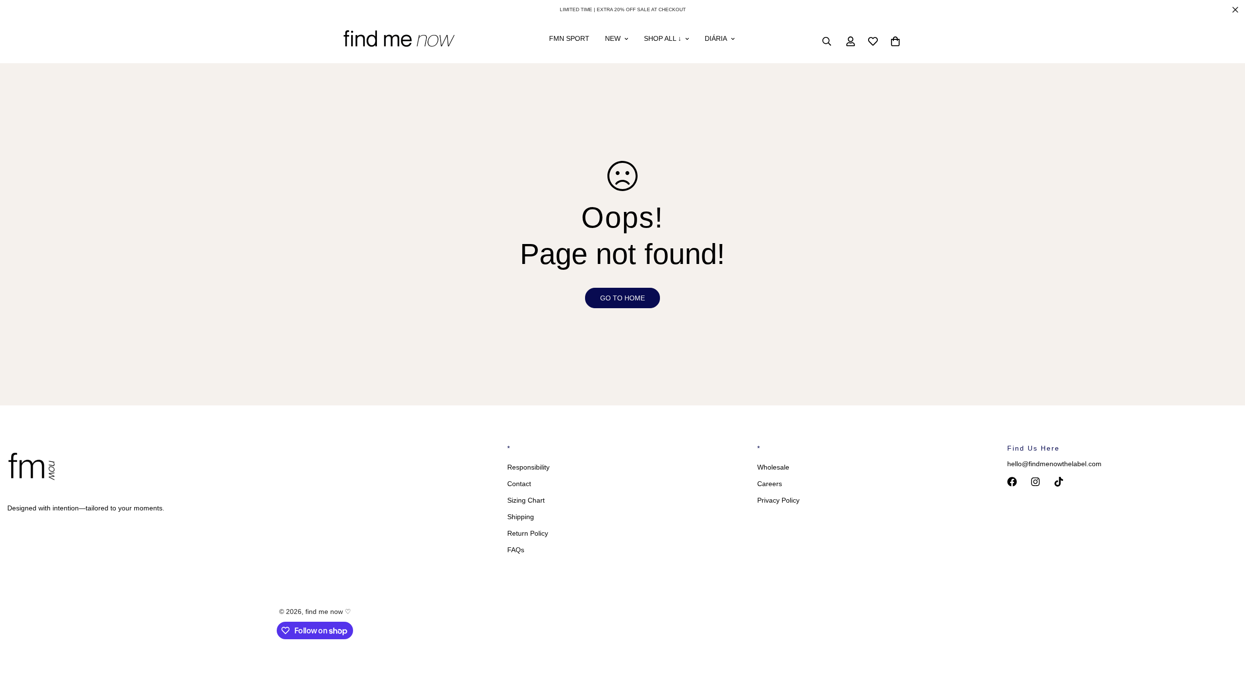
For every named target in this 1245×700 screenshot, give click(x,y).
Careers (769, 484)
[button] (895, 41)
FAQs (515, 550)
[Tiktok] (1059, 482)
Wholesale (773, 467)
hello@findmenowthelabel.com (1054, 464)
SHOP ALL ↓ (662, 38)
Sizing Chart (526, 500)
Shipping (520, 517)
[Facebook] (1012, 482)
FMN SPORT (569, 38)
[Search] (826, 41)
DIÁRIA (716, 38)
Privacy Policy (778, 500)
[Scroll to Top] (1226, 647)
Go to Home (622, 298)
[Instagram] (1035, 482)
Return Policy (527, 533)
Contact (519, 484)
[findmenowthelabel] (399, 41)
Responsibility (528, 467)
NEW (613, 38)
